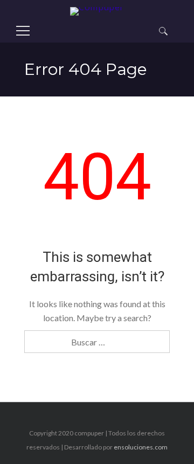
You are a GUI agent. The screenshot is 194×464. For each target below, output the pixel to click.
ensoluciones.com (141, 447)
